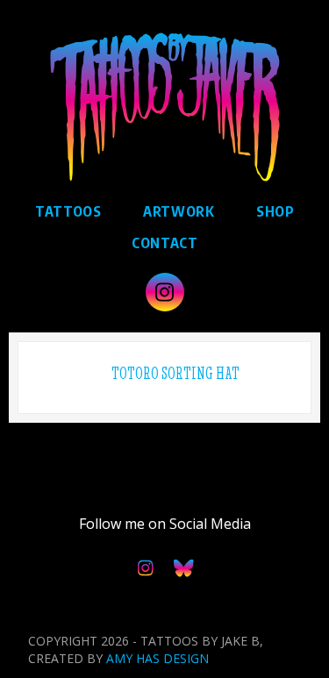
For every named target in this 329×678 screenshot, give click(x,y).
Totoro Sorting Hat (175, 373)
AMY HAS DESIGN (157, 658)
